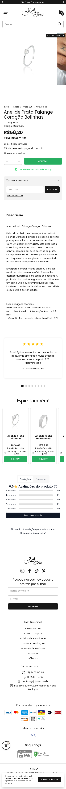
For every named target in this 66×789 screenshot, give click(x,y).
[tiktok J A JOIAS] (36, 571)
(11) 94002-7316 (35, 672)
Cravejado (41, 106)
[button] (33, 169)
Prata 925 (28, 106)
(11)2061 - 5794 (35, 677)
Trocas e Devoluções (33, 643)
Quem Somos (33, 628)
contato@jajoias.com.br (35, 681)
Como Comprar (33, 633)
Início (6, 106)
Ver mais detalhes (15, 153)
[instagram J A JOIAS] (22, 571)
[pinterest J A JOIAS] (43, 571)
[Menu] (6, 12)
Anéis (16, 106)
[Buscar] (59, 24)
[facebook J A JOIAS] (29, 571)
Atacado (33, 653)
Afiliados (33, 658)
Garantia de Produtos (33, 648)
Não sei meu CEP (15, 195)
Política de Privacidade (33, 638)
